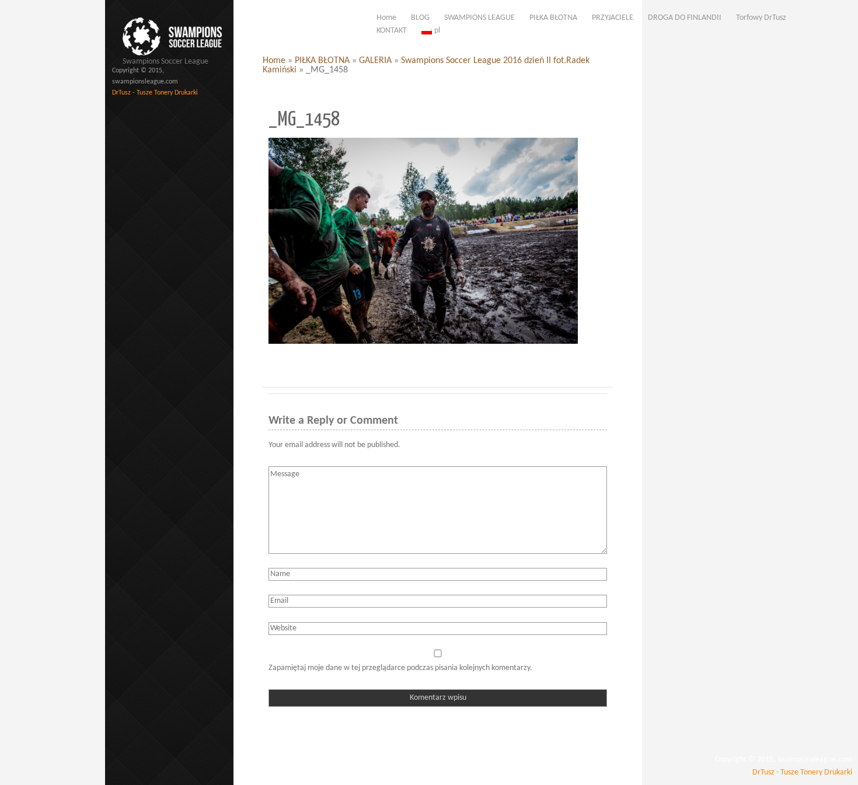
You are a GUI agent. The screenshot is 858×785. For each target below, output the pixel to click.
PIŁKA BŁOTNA (322, 60)
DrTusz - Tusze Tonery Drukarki (155, 92)
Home (274, 60)
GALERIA (375, 60)
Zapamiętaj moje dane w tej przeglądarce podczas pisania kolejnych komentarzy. (400, 668)
